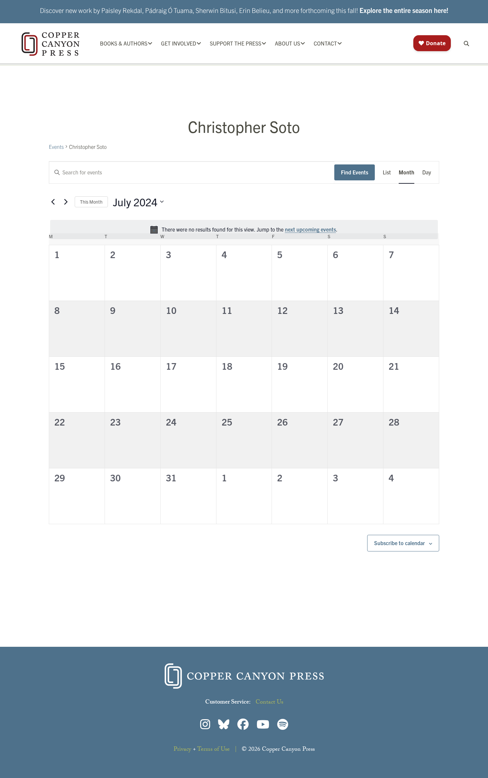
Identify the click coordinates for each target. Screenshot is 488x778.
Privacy (182, 750)
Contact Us (269, 703)
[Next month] (66, 202)
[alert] (244, 229)
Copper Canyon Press (50, 44)
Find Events (354, 172)
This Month (91, 202)
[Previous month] (53, 202)
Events (56, 146)
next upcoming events (310, 229)
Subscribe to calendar (399, 542)
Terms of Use (213, 750)
